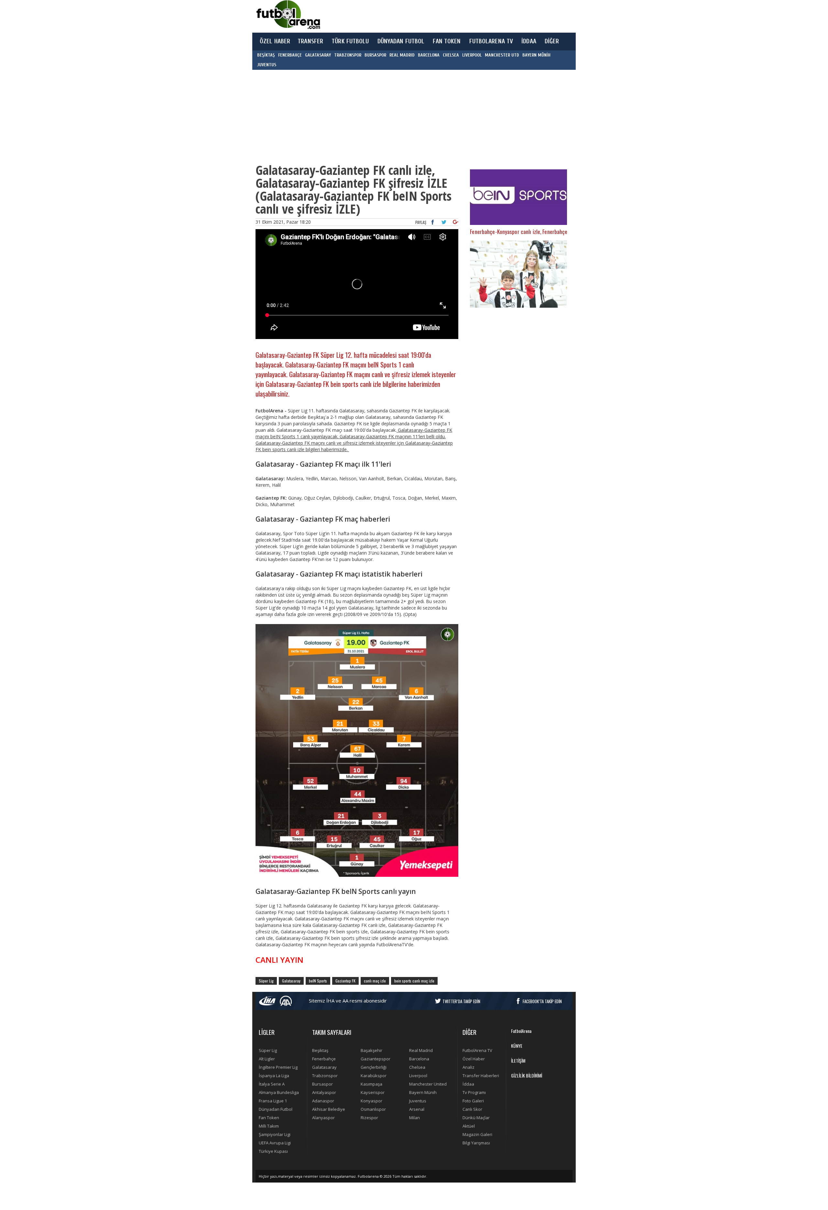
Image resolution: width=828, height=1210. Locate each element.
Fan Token (269, 1117)
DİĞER (552, 41)
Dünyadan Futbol (275, 1109)
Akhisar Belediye (328, 1109)
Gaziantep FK (345, 980)
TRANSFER (310, 41)
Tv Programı (474, 1092)
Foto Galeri (473, 1101)
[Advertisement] (444, 16)
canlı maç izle (375, 980)
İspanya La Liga (274, 1075)
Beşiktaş (320, 1050)
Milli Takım (269, 1126)
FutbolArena (521, 1030)
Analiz (468, 1067)
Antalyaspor (324, 1092)
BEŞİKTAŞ (266, 55)
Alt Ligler (267, 1059)
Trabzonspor (325, 1075)
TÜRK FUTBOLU (350, 41)
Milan (414, 1117)
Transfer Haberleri (481, 1075)
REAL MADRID (402, 55)
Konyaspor (371, 1101)
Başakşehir (371, 1050)
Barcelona (419, 1059)
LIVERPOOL (472, 55)
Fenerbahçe (324, 1059)
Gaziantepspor (375, 1059)
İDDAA (528, 41)
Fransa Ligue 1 (273, 1101)
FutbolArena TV (477, 1050)
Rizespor (369, 1117)
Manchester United (428, 1084)
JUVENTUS (266, 65)
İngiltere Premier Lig (278, 1067)
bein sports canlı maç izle (414, 980)
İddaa (468, 1084)
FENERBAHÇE (290, 55)
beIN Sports (318, 980)
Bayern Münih (423, 1092)
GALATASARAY (318, 55)
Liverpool (418, 1075)
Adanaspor (323, 1101)
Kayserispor (373, 1092)
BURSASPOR (375, 55)
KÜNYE (516, 1045)
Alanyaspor (323, 1117)
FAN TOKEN (447, 41)
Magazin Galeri (477, 1134)
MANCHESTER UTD (502, 55)
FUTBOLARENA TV (491, 41)
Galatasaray (291, 980)
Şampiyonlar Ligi (274, 1134)
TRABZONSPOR (347, 55)
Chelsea (417, 1067)
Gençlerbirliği (374, 1067)
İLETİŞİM (518, 1060)
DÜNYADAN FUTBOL (401, 41)
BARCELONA (429, 55)
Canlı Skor (472, 1109)
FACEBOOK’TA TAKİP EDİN (542, 1001)
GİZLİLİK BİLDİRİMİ (526, 1075)
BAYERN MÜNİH (536, 55)
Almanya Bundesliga (279, 1092)
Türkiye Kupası (273, 1151)
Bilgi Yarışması (476, 1143)
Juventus (417, 1101)
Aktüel (469, 1126)
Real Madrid (421, 1050)
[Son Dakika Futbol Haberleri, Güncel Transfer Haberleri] (288, 14)
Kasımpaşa (371, 1084)
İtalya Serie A (272, 1084)
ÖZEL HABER (275, 41)
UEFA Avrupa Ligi (275, 1143)
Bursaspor (322, 1084)
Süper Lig (266, 980)
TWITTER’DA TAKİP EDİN (461, 1001)
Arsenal (416, 1109)
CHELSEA (451, 55)
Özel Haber (474, 1059)
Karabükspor (374, 1075)
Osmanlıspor (373, 1109)
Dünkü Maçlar (476, 1117)
